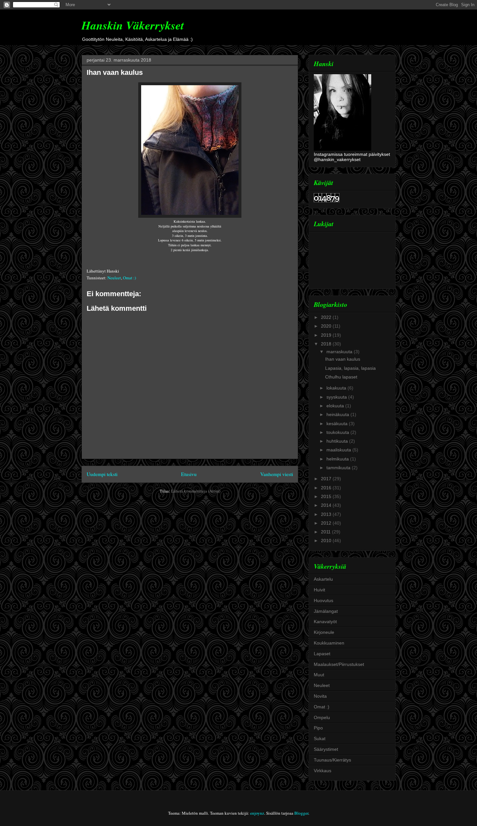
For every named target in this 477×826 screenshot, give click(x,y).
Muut (319, 674)
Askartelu (323, 579)
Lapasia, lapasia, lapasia (350, 368)
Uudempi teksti (102, 474)
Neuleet (114, 278)
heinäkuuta (338, 414)
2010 (327, 540)
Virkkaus (322, 770)
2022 (327, 317)
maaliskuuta (339, 449)
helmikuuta (338, 458)
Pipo (318, 727)
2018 (327, 343)
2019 (327, 335)
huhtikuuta (337, 441)
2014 (327, 505)
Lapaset (322, 653)
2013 (327, 514)
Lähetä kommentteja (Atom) (195, 491)
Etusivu (189, 474)
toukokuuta (338, 432)
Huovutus (323, 600)
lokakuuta (337, 387)
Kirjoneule (324, 632)
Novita (320, 696)
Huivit (319, 589)
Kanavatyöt (325, 621)
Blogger (301, 813)
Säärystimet (326, 749)
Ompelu (322, 717)
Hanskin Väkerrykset (132, 25)
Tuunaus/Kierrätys (332, 759)
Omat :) (129, 278)
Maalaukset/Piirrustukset (339, 664)
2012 (327, 523)
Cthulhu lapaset (341, 376)
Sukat (319, 738)
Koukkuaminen (329, 643)
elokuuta (335, 405)
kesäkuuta (337, 423)
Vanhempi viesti (276, 474)
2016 (327, 487)
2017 (327, 478)
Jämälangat (326, 611)
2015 (327, 496)
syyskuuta (337, 397)
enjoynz (257, 813)
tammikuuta (339, 467)
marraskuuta (340, 351)
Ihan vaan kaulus (115, 72)
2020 (327, 326)
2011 (326, 531)
